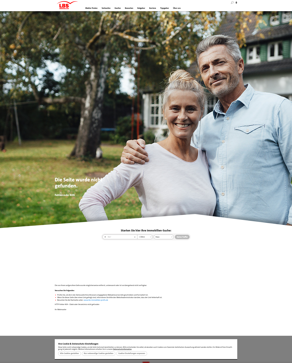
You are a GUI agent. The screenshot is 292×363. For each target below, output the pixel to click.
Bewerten (129, 8)
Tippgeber (164, 8)
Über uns (177, 8)
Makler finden (91, 8)
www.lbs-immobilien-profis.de (96, 300)
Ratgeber (141, 8)
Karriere (152, 8)
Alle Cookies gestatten (69, 353)
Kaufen (118, 8)
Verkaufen (106, 8)
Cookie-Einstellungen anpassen (131, 353)
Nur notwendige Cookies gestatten (98, 353)
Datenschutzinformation (122, 349)
